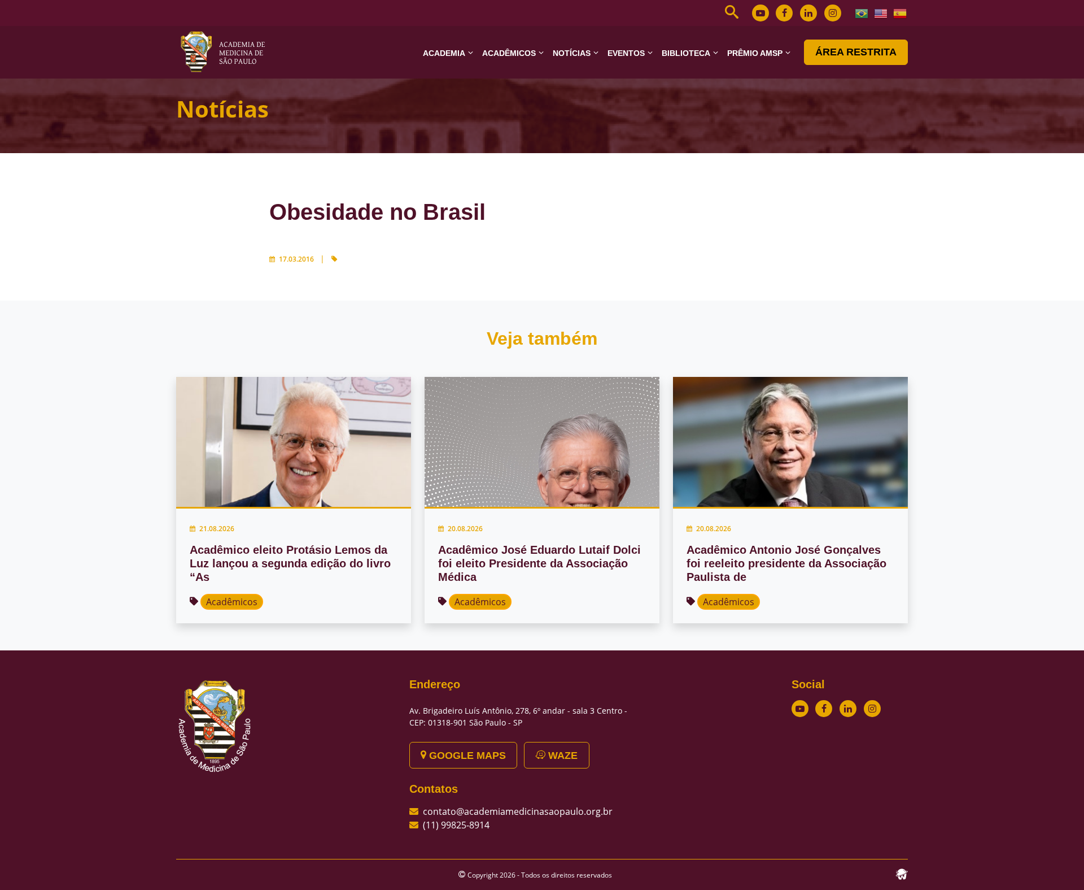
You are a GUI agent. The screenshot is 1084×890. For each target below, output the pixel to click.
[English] (881, 12)
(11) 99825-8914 (456, 825)
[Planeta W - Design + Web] (901, 873)
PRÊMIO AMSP (755, 53)
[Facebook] (784, 13)
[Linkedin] (808, 13)
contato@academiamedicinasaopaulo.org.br (518, 811)
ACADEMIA (444, 53)
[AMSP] (227, 51)
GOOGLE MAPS (466, 755)
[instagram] (832, 13)
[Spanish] (900, 12)
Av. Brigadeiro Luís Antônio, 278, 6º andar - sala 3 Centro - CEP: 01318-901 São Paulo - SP (518, 716)
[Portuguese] (862, 12)
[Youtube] (760, 13)
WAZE (561, 755)
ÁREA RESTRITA (856, 52)
